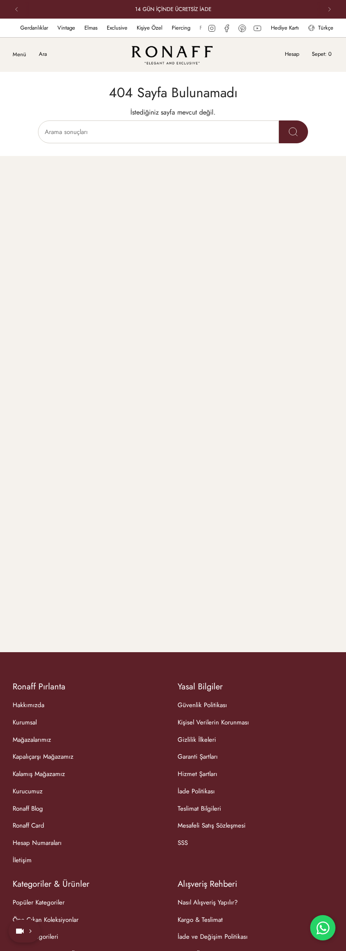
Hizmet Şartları (197, 774)
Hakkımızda (28, 705)
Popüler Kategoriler (39, 902)
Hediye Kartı (285, 28)
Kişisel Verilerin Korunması (213, 722)
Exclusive (109, 28)
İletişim (22, 860)
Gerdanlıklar (26, 28)
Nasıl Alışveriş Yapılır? (208, 902)
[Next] (329, 9)
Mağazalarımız (32, 739)
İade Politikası (196, 791)
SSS (183, 842)
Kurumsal (25, 722)
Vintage (58, 28)
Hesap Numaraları (37, 842)
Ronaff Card (28, 825)
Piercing (173, 28)
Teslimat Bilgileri (199, 808)
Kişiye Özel (141, 28)
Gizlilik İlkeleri (197, 739)
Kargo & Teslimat (200, 919)
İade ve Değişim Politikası (213, 936)
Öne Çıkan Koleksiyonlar (45, 919)
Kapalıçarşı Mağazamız (43, 756)
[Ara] (293, 131)
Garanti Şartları (198, 756)
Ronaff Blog (28, 808)
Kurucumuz (28, 791)
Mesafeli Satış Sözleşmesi (212, 825)
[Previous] (16, 9)
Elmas (82, 28)
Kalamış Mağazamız (39, 774)
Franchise (203, 28)
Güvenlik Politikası (202, 705)
